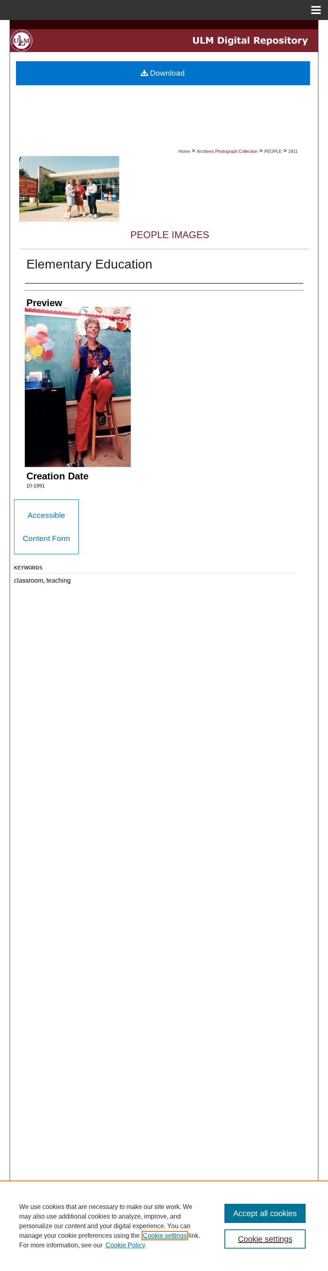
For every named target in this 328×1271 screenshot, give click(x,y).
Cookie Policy (125, 1245)
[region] (164, 1226)
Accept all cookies (265, 1213)
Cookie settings (165, 1235)
